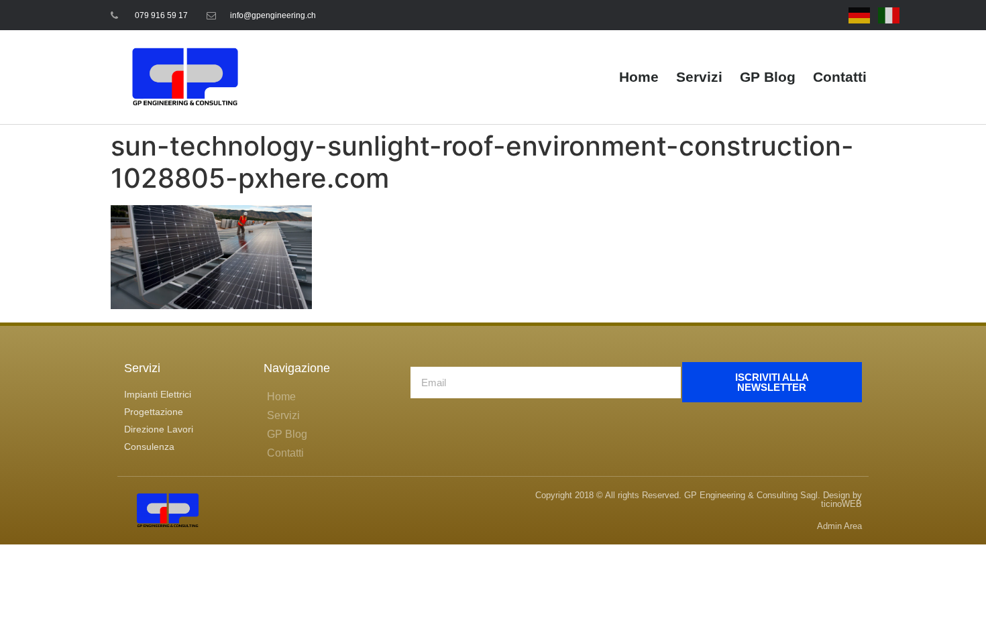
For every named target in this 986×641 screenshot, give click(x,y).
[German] (860, 15)
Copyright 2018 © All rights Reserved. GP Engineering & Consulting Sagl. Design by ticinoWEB (698, 499)
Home (639, 76)
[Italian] (889, 15)
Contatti (840, 76)
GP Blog (768, 76)
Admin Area (839, 526)
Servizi (699, 76)
